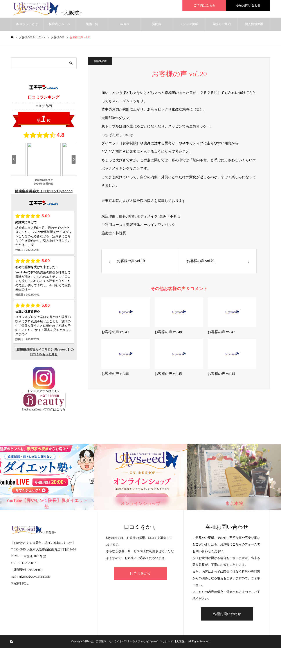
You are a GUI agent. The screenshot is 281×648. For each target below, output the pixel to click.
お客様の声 (100, 61)
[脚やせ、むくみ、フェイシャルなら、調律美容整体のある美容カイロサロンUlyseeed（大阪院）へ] (50, 9)
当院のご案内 (221, 24)
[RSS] (11, 641)
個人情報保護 (254, 24)
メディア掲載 (189, 24)
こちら (56, 391)
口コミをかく (140, 573)
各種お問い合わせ (248, 5)
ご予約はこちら (204, 5)
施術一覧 (92, 24)
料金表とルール (59, 24)
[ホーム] (12, 37)
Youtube (124, 24)
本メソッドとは (27, 24)
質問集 (156, 24)
